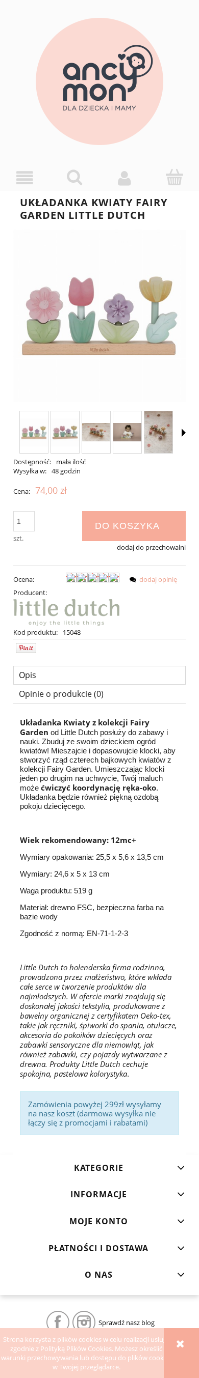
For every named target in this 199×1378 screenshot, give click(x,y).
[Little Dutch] (66, 611)
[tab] (99, 675)
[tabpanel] (99, 926)
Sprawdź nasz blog (126, 1322)
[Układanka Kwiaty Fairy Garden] (34, 432)
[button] (25, 178)
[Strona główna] (99, 81)
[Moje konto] (125, 178)
